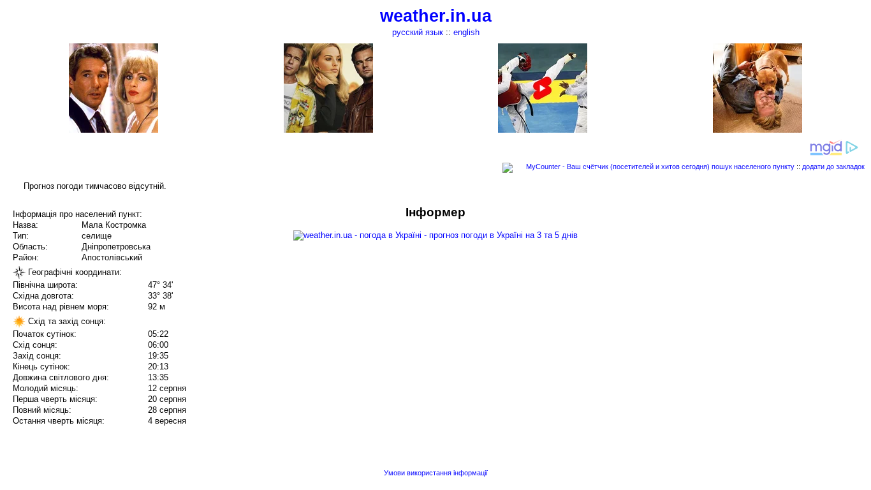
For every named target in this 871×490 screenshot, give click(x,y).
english (466, 32)
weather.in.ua (436, 16)
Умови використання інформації (436, 473)
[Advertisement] (742, 294)
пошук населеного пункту (753, 166)
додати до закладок (833, 166)
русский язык (417, 32)
